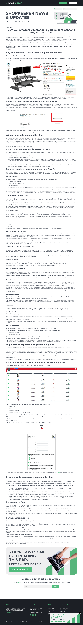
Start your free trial (21, 569)
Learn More (8, 612)
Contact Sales (72, 3)
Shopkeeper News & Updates (12, 8)
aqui (59, 472)
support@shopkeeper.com (36, 612)
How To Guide (63, 611)
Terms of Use (51, 610)
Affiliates (50, 611)
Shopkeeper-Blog (24, 8)
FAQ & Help (51, 607)
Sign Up (55, 586)
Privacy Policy (51, 608)
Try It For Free (63, 3)
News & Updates (63, 609)
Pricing (39, 3)
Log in (56, 3)
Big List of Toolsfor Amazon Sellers (64, 607)
